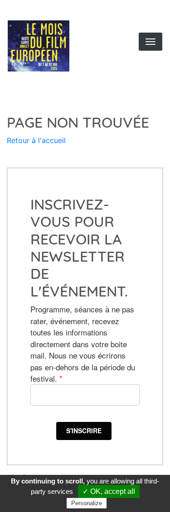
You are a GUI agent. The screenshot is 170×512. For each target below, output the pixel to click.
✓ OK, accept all (109, 491)
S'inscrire (84, 430)
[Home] (52, 46)
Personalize (86, 503)
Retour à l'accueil (36, 140)
